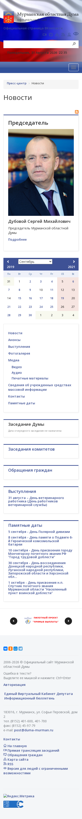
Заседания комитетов (31, 449)
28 (8, 315)
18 (51, 298)
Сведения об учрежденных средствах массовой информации (39, 387)
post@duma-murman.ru (33, 730)
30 (30, 315)
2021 (71, 267)
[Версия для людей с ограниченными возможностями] (76, 34)
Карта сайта (17, 759)
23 (30, 307)
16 (30, 298)
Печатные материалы (30, 378)
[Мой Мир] (15, 649)
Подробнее (17, 239)
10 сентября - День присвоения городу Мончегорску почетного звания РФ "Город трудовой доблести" (40, 553)
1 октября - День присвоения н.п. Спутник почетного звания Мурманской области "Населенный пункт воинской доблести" (37, 587)
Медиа (13, 360)
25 (51, 307)
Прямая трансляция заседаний (33, 750)
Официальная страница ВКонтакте (33, 28)
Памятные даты (21, 403)
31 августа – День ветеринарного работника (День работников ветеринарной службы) (36, 501)
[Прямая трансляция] (44, 35)
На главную (17, 746)
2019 (10, 267)
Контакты (16, 396)
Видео (17, 367)
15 (19, 298)
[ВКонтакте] (5, 649)
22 (19, 307)
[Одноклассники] (10, 649)
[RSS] (63, 35)
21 (8, 307)
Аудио (17, 372)
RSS (10, 764)
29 (19, 315)
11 (51, 290)
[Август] (8, 262)
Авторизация (14, 684)
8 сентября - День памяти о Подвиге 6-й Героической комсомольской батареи (40, 540)
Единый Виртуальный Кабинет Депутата (38, 694)
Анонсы (14, 340)
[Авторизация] (69, 35)
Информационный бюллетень (28, 698)
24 (41, 307)
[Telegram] (20, 649)
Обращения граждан (25, 755)
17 (41, 298)
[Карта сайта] (57, 35)
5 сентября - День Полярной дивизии (39, 532)
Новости (15, 333)
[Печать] (51, 35)
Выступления (19, 346)
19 (62, 298)
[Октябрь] (73, 262)
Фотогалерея (19, 353)
